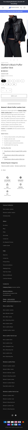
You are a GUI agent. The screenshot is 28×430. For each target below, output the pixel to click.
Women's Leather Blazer (9, 382)
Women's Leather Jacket (9, 366)
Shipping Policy (6, 268)
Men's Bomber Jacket (8, 313)
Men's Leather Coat (7, 343)
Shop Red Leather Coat (8, 386)
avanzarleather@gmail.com (14, 301)
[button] (4, 71)
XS (8, 81)
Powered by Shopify (19, 427)
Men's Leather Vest (7, 353)
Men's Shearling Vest (8, 356)
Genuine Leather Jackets (7, 166)
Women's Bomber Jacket (9, 372)
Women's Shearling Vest (9, 409)
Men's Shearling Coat (8, 349)
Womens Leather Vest (20, 166)
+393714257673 (11, 299)
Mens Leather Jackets (8, 209)
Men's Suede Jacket (7, 323)
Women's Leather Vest (8, 405)
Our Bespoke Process (8, 242)
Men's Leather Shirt (7, 339)
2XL (8, 84)
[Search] (21, 7)
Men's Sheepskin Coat (8, 346)
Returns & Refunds (7, 275)
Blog (4, 228)
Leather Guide (6, 245)
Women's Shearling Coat (9, 402)
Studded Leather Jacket (9, 330)
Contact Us (5, 238)
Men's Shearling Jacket (8, 320)
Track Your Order (7, 271)
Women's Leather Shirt (8, 395)
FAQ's (4, 232)
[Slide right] (17, 60)
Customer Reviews (7, 278)
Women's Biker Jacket (8, 369)
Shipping (2, 75)
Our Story (5, 225)
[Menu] (3, 7)
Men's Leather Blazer (8, 327)
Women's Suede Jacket (8, 379)
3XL (14, 84)
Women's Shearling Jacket (9, 376)
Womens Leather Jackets (9, 212)
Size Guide (5, 235)
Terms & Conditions (7, 265)
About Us (5, 255)
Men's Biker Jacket (7, 316)
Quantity (3, 87)
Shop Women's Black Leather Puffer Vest (14, 159)
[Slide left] (10, 60)
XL (3, 84)
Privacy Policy (6, 261)
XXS (3, 81)
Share (4, 170)
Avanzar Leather (11, 427)
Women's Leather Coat (8, 399)
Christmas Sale (6, 216)
